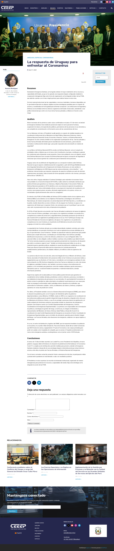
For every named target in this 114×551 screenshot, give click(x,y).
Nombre (30, 413)
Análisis (44, 8)
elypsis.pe (88, 547)
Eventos (60, 8)
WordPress (104, 547)
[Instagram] (110, 2)
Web (28, 420)
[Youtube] (107, 2)
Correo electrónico (33, 416)
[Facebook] (101, 2)
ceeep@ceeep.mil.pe (69, 533)
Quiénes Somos (39, 523)
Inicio (26, 8)
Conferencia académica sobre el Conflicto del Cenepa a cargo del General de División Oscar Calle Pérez (22, 469)
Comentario (31, 409)
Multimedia (68, 8)
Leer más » (10, 477)
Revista (52, 8)
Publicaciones (81, 8)
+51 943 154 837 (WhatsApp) (72, 539)
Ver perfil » (11, 96)
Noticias (92, 8)
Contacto (102, 8)
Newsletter (94, 2)
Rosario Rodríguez (11, 88)
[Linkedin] (113, 2)
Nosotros (34, 8)
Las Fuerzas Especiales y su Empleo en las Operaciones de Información (56, 468)
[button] (111, 8)
